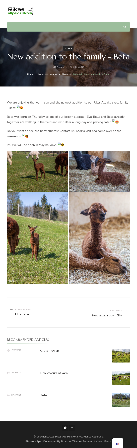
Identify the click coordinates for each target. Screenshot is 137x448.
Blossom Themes (71, 441)
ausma (60, 67)
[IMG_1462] (99, 238)
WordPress (104, 441)
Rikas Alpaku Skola (66, 436)
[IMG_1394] (37, 171)
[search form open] (124, 27)
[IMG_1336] (37, 238)
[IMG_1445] (99, 171)
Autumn (45, 395)
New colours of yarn (54, 373)
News (68, 48)
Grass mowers (49, 350)
